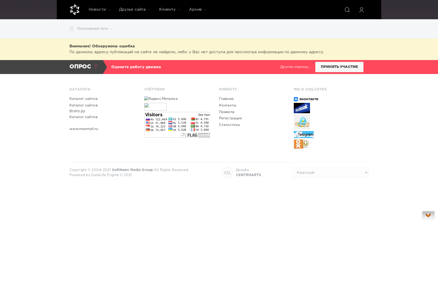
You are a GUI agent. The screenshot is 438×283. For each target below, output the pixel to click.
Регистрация (230, 118)
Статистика (229, 124)
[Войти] (361, 9)
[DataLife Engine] (74, 9)
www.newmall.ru (83, 128)
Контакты (227, 105)
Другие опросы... (295, 66)
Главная (226, 98)
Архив (195, 9)
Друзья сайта (132, 9)
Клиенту (167, 9)
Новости (97, 9)
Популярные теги (92, 28)
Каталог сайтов (83, 98)
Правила (226, 112)
